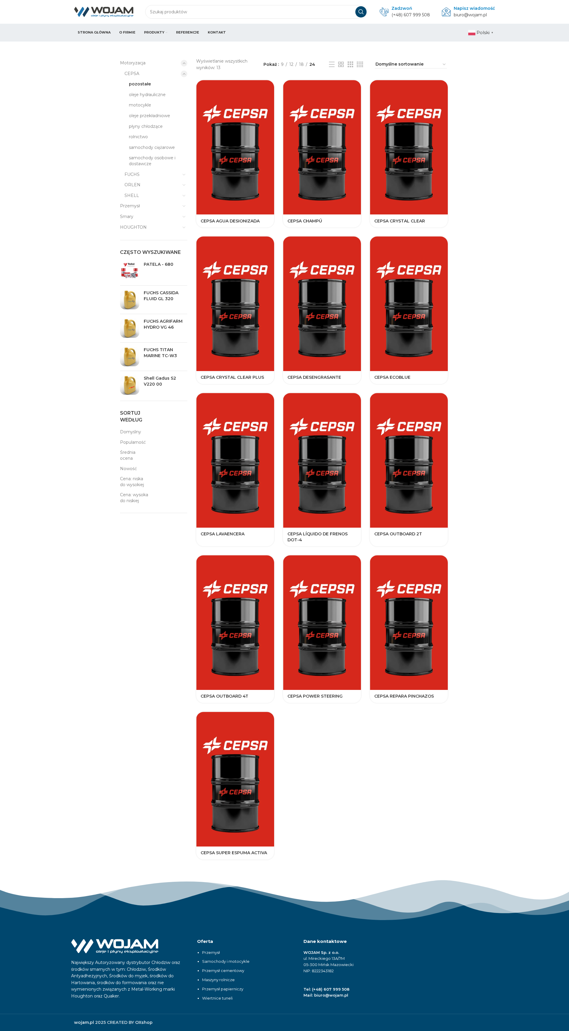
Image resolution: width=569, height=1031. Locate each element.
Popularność (133, 442)
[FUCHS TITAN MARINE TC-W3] (129, 356)
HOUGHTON (133, 227)
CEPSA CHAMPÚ (304, 221)
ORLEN (132, 184)
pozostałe (140, 84)
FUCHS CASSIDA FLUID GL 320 (161, 295)
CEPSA (131, 73)
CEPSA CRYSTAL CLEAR (399, 221)
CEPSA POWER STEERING (315, 696)
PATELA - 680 (158, 264)
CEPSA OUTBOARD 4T (224, 696)
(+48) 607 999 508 (410, 14)
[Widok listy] (332, 64)
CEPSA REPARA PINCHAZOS (404, 696)
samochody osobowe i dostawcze (152, 160)
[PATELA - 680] (129, 271)
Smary (126, 216)
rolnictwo (138, 136)
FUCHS (132, 174)
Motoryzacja (133, 63)
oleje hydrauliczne (147, 94)
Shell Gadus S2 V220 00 (160, 381)
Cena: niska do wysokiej (132, 481)
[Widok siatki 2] (341, 64)
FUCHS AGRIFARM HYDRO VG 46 (163, 324)
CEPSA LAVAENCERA (222, 534)
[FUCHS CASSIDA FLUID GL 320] (129, 299)
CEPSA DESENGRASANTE (314, 377)
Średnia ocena (127, 455)
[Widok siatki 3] (350, 64)
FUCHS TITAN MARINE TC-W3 (160, 352)
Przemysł (130, 206)
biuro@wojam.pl (470, 14)
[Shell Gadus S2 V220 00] (129, 385)
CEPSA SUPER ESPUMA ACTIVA (234, 852)
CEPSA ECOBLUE (392, 377)
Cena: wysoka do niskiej (134, 497)
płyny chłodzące (146, 126)
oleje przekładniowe (149, 115)
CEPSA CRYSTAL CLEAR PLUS (232, 377)
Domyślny (130, 432)
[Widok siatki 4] (360, 64)
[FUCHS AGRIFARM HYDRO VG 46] (129, 328)
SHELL (131, 195)
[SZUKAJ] (361, 11)
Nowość (128, 468)
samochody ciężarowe (152, 147)
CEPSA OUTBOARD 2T (398, 534)
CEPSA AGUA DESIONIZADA (230, 221)
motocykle (140, 105)
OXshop (144, 1022)
